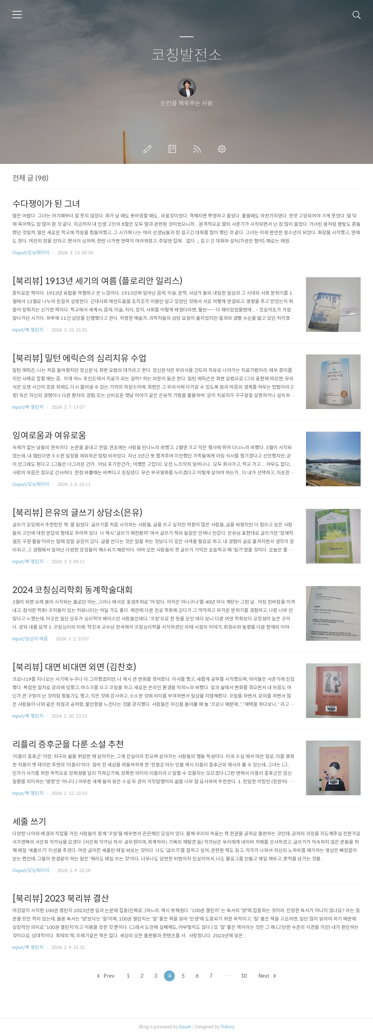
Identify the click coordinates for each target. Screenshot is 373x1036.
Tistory (227, 1026)
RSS (198, 149)
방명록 (173, 149)
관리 (223, 149)
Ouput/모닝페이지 (31, 253)
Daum (185, 1026)
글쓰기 (149, 149)
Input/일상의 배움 (30, 639)
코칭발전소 (186, 55)
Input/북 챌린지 (28, 330)
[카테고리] (17, 14)
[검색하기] (356, 14)
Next (264, 976)
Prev (108, 976)
